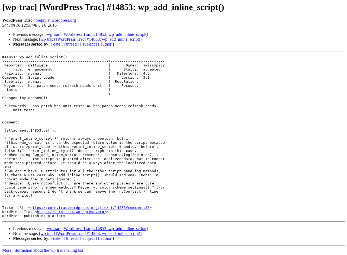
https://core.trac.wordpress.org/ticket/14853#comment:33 (90, 208)
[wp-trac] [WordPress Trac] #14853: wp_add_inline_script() (97, 34)
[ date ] (57, 44)
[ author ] (106, 44)
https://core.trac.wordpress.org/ (71, 212)
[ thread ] (71, 44)
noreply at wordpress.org (54, 20)
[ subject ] (88, 44)
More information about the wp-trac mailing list (42, 250)
